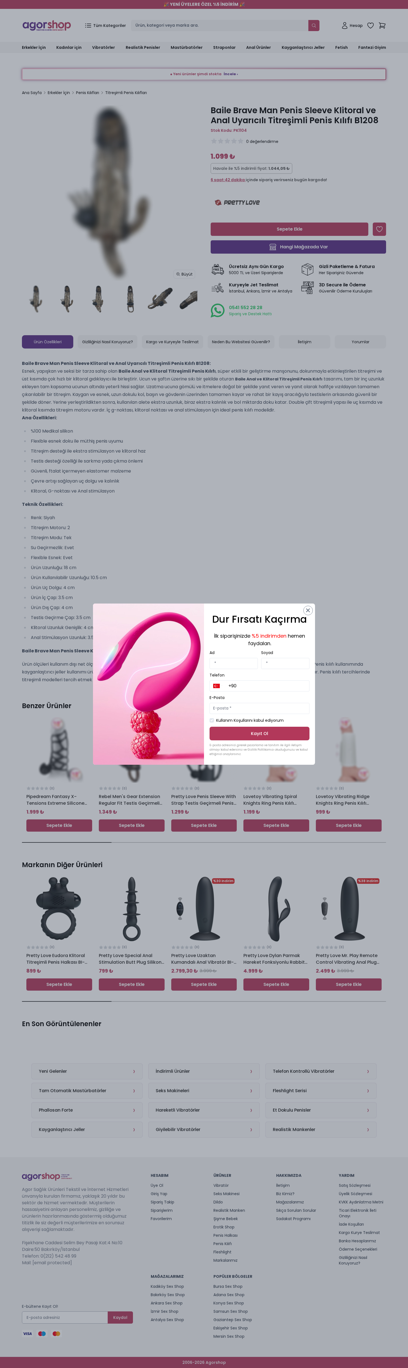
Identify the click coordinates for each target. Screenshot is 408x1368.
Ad (212, 652)
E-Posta (217, 697)
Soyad (267, 652)
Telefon (217, 675)
